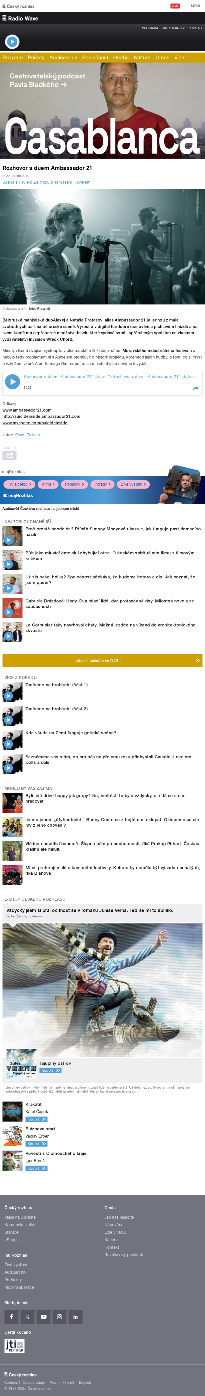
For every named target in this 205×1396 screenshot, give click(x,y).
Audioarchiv (173, 28)
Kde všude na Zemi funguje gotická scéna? (71, 732)
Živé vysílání (131, 484)
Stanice (11, 1232)
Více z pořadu (20, 677)
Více (182, 58)
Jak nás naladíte (119, 1217)
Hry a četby (18, 484)
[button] (196, 389)
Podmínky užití (62, 1382)
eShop (10, 1239)
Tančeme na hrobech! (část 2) (57, 708)
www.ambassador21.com (27, 410)
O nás (162, 58)
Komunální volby (19, 1224)
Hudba (121, 58)
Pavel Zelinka (27, 435)
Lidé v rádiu (115, 1232)
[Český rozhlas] (18, 6)
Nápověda (114, 1224)
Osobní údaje (34, 1382)
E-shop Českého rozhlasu (35, 899)
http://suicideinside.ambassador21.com (41, 416)
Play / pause (12, 381)
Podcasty (13, 1279)
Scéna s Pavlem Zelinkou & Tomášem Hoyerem (46, 182)
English (85, 1382)
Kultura (142, 58)
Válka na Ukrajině (20, 1217)
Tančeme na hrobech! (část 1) (57, 684)
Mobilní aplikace (19, 1287)
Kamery (196, 28)
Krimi (46, 484)
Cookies (11, 1382)
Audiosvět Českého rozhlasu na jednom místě (40, 509)
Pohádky (72, 484)
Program (150, 28)
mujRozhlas (13, 471)
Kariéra (111, 1239)
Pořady (36, 58)
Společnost (95, 58)
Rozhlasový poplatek (123, 1254)
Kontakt (111, 1247)
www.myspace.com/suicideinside (35, 423)
